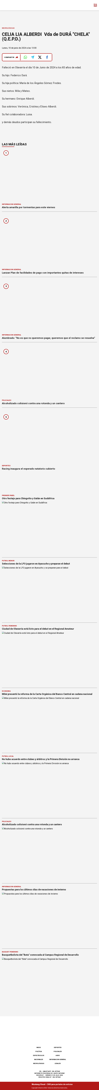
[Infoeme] (13, 5)
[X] (62, 1037)
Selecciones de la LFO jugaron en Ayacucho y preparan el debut (36, 563)
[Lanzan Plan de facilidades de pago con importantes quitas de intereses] (49, 241)
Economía (6, 691)
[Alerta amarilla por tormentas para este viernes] (49, 175)
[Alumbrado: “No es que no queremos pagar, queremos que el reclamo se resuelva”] (49, 306)
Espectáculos (38, 1055)
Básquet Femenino (10, 952)
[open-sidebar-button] (95, 5)
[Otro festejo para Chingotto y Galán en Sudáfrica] (49, 528)
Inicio (38, 1047)
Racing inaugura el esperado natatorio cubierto (28, 468)
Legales (58, 1063)
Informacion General (11, 204)
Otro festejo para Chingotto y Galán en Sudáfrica (28, 498)
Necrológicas (8, 28)
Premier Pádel (8, 495)
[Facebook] (37, 1037)
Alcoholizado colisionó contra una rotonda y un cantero (33, 403)
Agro (58, 1055)
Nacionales (38, 1059)
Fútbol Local (8, 756)
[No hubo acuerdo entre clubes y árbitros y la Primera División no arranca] (49, 789)
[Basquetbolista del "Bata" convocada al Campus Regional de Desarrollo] (49, 984)
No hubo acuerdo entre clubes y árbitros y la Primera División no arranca (40, 759)
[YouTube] (54, 1037)
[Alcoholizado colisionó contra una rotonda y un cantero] (49, 371)
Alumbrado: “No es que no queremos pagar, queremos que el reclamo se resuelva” (48, 337)
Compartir (9, 57)
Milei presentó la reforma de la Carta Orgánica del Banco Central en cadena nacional (47, 694)
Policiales (6, 400)
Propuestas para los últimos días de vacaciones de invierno (34, 889)
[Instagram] (45, 1037)
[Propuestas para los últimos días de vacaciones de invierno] (49, 919)
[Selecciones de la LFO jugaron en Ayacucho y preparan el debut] (49, 593)
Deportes (6, 465)
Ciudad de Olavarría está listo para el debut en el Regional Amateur (38, 628)
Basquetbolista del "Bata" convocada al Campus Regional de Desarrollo (40, 954)
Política (38, 1051)
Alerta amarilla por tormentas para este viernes (28, 207)
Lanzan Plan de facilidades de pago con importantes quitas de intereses (43, 272)
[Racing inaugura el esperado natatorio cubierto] (49, 437)
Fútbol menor (8, 560)
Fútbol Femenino (9, 626)
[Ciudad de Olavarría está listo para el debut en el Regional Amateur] (49, 658)
